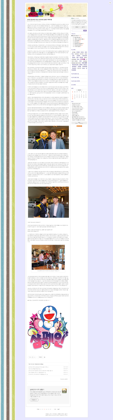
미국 (80, 61)
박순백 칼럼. (74, 112)
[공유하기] (33, 357)
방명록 (84, 15)
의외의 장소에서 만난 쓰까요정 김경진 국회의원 (39, 19)
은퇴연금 (77, 54)
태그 (74, 15)
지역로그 (69, 15)
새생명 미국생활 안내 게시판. (78, 120)
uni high (73, 52)
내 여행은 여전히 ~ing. (77, 106)
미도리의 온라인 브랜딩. (77, 109)
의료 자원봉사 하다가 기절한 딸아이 (36, 372)
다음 (58, 409)
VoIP (77, 57)
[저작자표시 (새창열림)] (44, 357)
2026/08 (79, 90)
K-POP (78, 55)
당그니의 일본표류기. (76, 111)
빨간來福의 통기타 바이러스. (78, 117)
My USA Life (30, 21)
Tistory (66, 415)
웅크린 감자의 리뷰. (76, 103)
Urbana (85, 64)
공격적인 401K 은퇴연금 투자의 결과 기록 (37, 367)
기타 (73, 55)
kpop (83, 68)
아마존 (78, 52)
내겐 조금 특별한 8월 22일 (34, 368)
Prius (78, 59)
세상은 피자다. (75, 114)
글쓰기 (66, 413)
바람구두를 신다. (75, 115)
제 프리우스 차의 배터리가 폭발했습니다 (37, 374)
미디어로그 (79, 15)
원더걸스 (74, 66)
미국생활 (82, 59)
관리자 (62, 413)
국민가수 (79, 68)
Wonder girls (75, 64)
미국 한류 (84, 63)
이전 (38, 409)
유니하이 (82, 54)
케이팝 (81, 57)
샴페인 (80, 64)
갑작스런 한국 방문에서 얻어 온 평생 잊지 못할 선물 (39, 370)
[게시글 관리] (35, 357)
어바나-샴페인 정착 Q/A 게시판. (79, 118)
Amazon (74, 68)
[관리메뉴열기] (110, 3)
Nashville (84, 55)
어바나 (82, 52)
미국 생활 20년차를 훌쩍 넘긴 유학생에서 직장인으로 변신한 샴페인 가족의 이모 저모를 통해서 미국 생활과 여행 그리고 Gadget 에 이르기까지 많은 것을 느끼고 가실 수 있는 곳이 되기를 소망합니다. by (45, 394)
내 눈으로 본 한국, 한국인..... (78, 108)
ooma (86, 54)
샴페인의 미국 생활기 (40, 13)
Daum (58, 415)
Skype (73, 57)
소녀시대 (84, 66)
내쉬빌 (79, 66)
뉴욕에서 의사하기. (76, 105)
